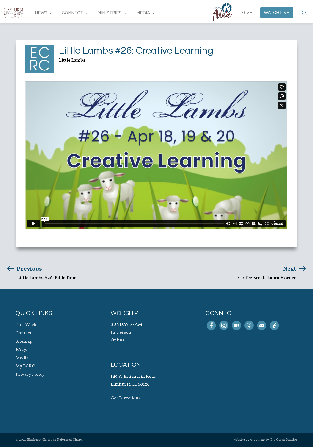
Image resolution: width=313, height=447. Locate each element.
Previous (29, 269)
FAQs (21, 349)
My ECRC (25, 366)
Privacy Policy (30, 374)
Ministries (109, 13)
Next (290, 269)
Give (247, 12)
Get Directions (125, 398)
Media (143, 13)
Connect (72, 13)
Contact (23, 333)
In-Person (121, 332)
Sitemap (24, 341)
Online (118, 340)
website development (249, 440)
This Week (26, 325)
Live (276, 12)
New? (41, 13)
